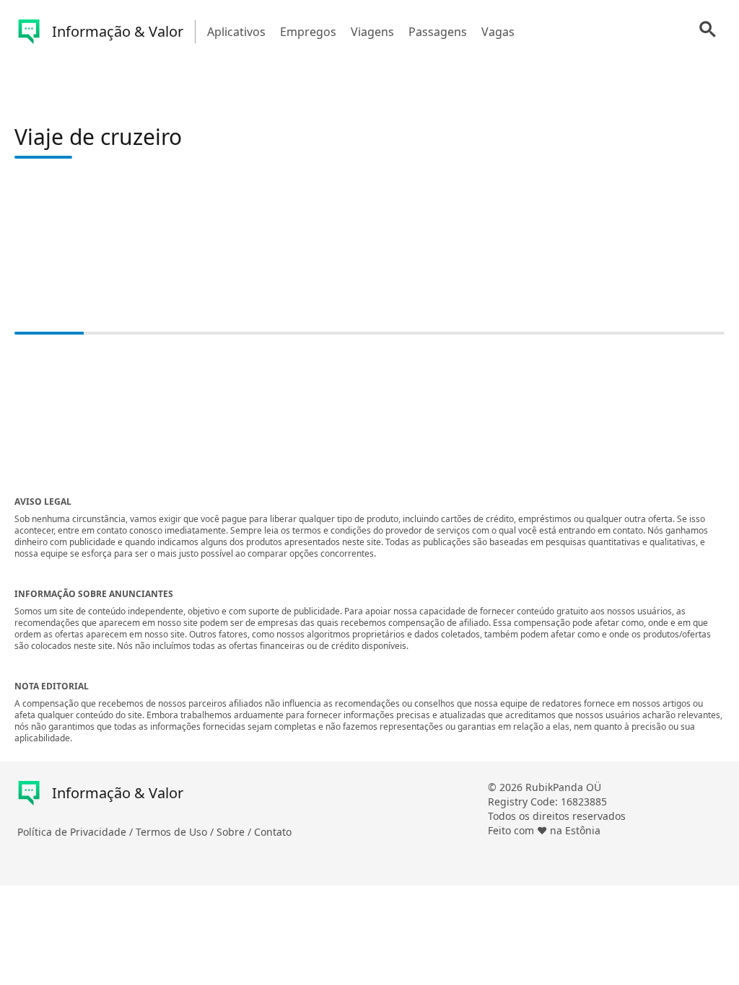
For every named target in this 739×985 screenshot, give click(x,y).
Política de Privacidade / (76, 832)
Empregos (308, 32)
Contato (273, 832)
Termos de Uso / (176, 832)
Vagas (498, 32)
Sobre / (235, 832)
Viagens (372, 32)
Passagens (437, 32)
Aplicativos (236, 32)
